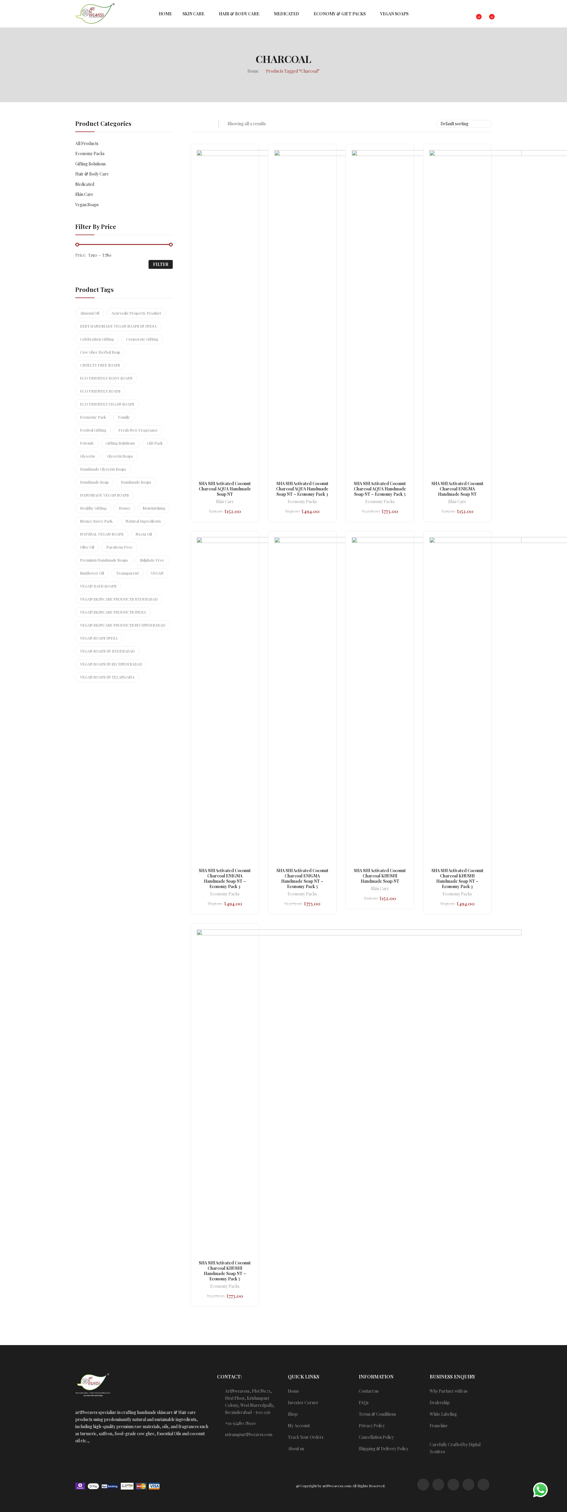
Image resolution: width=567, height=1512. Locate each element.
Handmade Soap (94, 482)
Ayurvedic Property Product (136, 313)
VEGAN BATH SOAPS (98, 585)
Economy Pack (93, 417)
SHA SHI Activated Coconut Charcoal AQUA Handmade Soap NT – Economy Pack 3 (302, 489)
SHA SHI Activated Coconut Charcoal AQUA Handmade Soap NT (225, 489)
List (206, 124)
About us (296, 1448)
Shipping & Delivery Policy (383, 1448)
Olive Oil (87, 546)
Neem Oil (144, 533)
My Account (299, 1425)
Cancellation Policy (376, 1437)
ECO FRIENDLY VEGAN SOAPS (107, 404)
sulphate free (152, 559)
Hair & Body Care (92, 174)
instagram (438, 1484)
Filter (160, 264)
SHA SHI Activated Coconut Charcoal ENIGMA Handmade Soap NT (457, 489)
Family (124, 417)
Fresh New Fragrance (138, 430)
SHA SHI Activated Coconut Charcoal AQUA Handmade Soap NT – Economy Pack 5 (380, 489)
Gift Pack (155, 443)
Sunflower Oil (92, 572)
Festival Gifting (93, 430)
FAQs (364, 1402)
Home (293, 1391)
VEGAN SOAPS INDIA (99, 637)
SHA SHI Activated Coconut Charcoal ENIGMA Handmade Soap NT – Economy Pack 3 (225, 878)
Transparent (127, 572)
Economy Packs (302, 502)
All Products (86, 143)
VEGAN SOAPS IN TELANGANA (107, 676)
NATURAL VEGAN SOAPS (101, 533)
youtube (483, 1484)
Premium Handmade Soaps (104, 559)
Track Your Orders (305, 1437)
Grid (194, 124)
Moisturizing (154, 507)
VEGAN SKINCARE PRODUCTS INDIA (113, 611)
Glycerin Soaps (120, 456)
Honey (125, 507)
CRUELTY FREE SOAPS (100, 365)
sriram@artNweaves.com (248, 1434)
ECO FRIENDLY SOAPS (100, 391)
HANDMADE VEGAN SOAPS (104, 495)
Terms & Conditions (377, 1414)
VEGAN (157, 572)
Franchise (439, 1425)
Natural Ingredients (143, 520)
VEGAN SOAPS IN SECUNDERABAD (111, 663)
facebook (453, 1484)
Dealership (440, 1402)
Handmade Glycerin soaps (103, 469)
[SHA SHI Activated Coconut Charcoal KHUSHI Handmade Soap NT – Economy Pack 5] (359, 1091)
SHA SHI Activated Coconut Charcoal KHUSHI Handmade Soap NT (380, 876)
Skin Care (225, 502)
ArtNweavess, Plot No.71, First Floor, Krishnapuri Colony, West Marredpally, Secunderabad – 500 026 (250, 1401)
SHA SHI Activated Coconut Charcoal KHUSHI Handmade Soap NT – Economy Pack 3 (457, 878)
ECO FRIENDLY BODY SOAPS (106, 378)
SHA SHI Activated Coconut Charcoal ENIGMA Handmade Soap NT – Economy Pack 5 (302, 878)
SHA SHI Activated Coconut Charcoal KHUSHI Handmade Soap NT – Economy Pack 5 (225, 1271)
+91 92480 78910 (240, 1423)
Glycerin (87, 456)
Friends (87, 443)
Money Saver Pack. (96, 520)
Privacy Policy (372, 1425)
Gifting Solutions (90, 164)
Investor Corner (303, 1402)
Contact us (369, 1391)
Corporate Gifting (142, 339)
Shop (293, 1414)
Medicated (84, 184)
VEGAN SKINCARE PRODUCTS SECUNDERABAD (122, 624)
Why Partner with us (448, 1391)
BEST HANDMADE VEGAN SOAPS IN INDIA (118, 326)
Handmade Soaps (136, 482)
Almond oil (89, 313)
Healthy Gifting (93, 507)
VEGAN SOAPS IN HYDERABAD (107, 650)
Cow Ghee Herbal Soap (100, 352)
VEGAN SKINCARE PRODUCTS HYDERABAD (119, 598)
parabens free (119, 546)
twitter (468, 1484)
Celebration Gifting (97, 339)
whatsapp (423, 1484)
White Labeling (443, 1414)
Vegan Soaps (87, 204)
